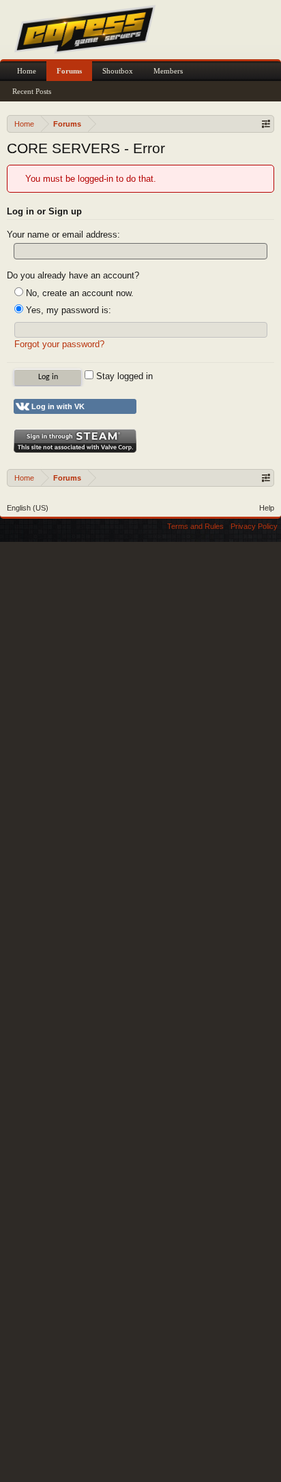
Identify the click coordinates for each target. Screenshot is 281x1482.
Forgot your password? (59, 344)
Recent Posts (31, 91)
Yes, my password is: (67, 310)
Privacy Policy (254, 526)
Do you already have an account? (73, 275)
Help (266, 508)
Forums (69, 71)
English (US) (27, 508)
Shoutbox (117, 71)
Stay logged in (123, 376)
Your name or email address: (63, 234)
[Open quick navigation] (265, 123)
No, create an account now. (78, 293)
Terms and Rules (195, 526)
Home (26, 71)
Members (168, 71)
